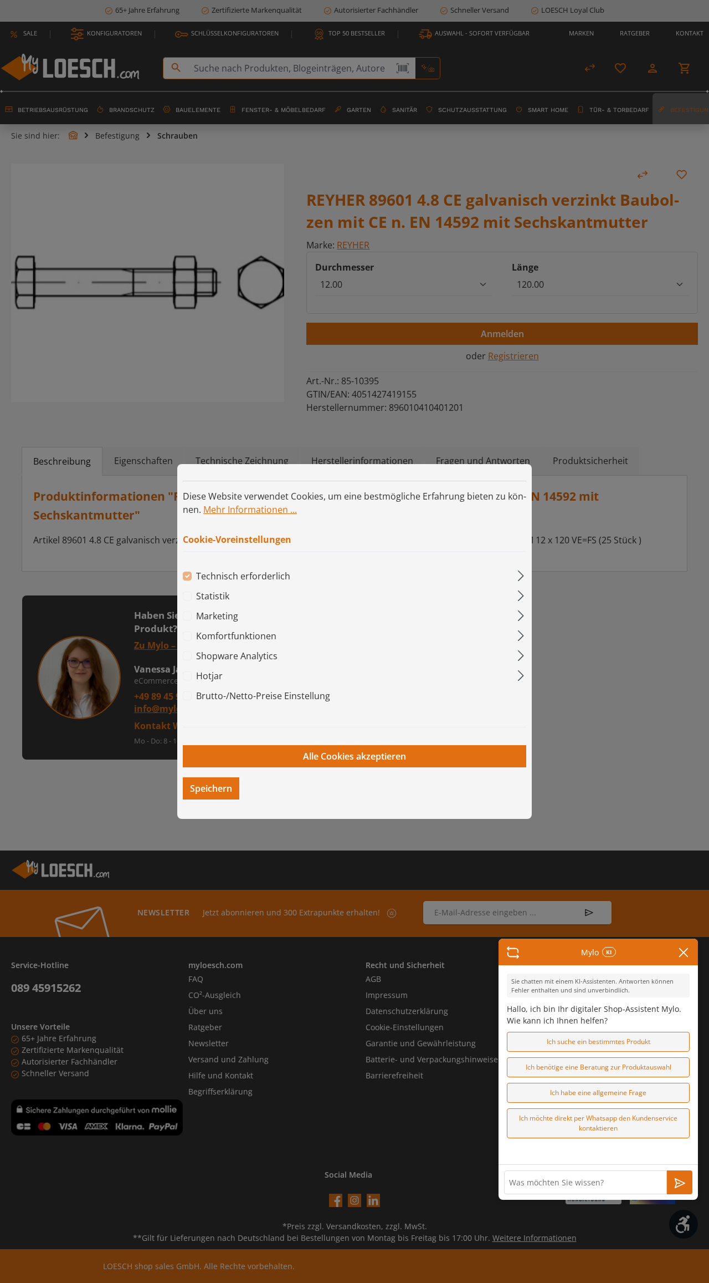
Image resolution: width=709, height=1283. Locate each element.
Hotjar (209, 676)
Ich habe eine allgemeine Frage (598, 1092)
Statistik (212, 596)
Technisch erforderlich (243, 576)
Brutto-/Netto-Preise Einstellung (263, 696)
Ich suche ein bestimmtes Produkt (598, 1041)
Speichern (211, 788)
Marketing (217, 616)
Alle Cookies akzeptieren (354, 756)
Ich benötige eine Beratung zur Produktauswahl (598, 1067)
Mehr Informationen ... (250, 509)
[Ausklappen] (521, 574)
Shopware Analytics (237, 656)
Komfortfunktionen (236, 636)
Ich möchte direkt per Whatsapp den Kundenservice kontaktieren (598, 1123)
